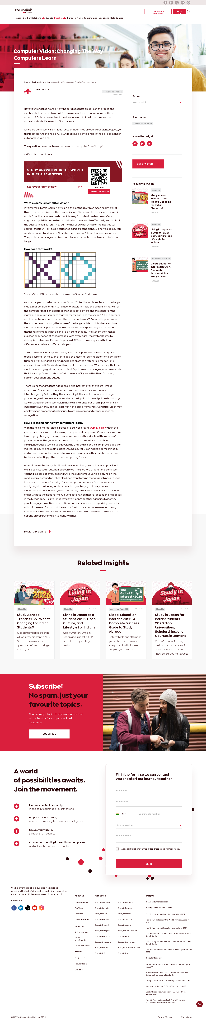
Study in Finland (102, 919)
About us (79, 896)
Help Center (116, 18)
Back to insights (35, 531)
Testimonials (90, 18)
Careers (71, 18)
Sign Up (179, 12)
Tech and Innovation (41, 82)
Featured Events (82, 958)
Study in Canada (102, 908)
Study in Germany (125, 919)
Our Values (79, 908)
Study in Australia (102, 902)
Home (27, 82)
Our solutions (82, 920)
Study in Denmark (125, 908)
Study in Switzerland (127, 942)
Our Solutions (34, 18)
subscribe (49, 734)
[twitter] (177, 3)
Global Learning (82, 932)
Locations (103, 18)
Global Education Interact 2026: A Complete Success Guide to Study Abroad (124, 623)
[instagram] (189, 3)
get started (145, 164)
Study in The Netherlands (129, 948)
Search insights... (141, 102)
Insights (58, 18)
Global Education (82, 926)
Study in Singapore (103, 942)
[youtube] (183, 3)
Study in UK (100, 953)
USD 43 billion (98, 428)
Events (49, 18)
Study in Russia (124, 936)
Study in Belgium (125, 902)
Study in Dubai (101, 914)
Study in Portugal (102, 936)
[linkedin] (171, 3)
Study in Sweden (102, 948)
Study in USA (123, 953)
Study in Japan (124, 925)
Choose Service (124, 825)
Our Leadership (81, 902)
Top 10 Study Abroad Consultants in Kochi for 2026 (166, 928)
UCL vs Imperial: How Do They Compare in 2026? (166, 986)
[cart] (188, 11)
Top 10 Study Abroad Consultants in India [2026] (165, 914)
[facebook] (165, 3)
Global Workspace (82, 946)
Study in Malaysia (102, 931)
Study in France (124, 914)
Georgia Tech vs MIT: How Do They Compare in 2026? (168, 981)
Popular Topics (81, 964)
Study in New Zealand (127, 931)
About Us (21, 18)
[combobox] (126, 814)
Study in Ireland (102, 925)
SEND (149, 864)
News (80, 18)
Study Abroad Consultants (159, 908)
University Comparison (157, 902)
